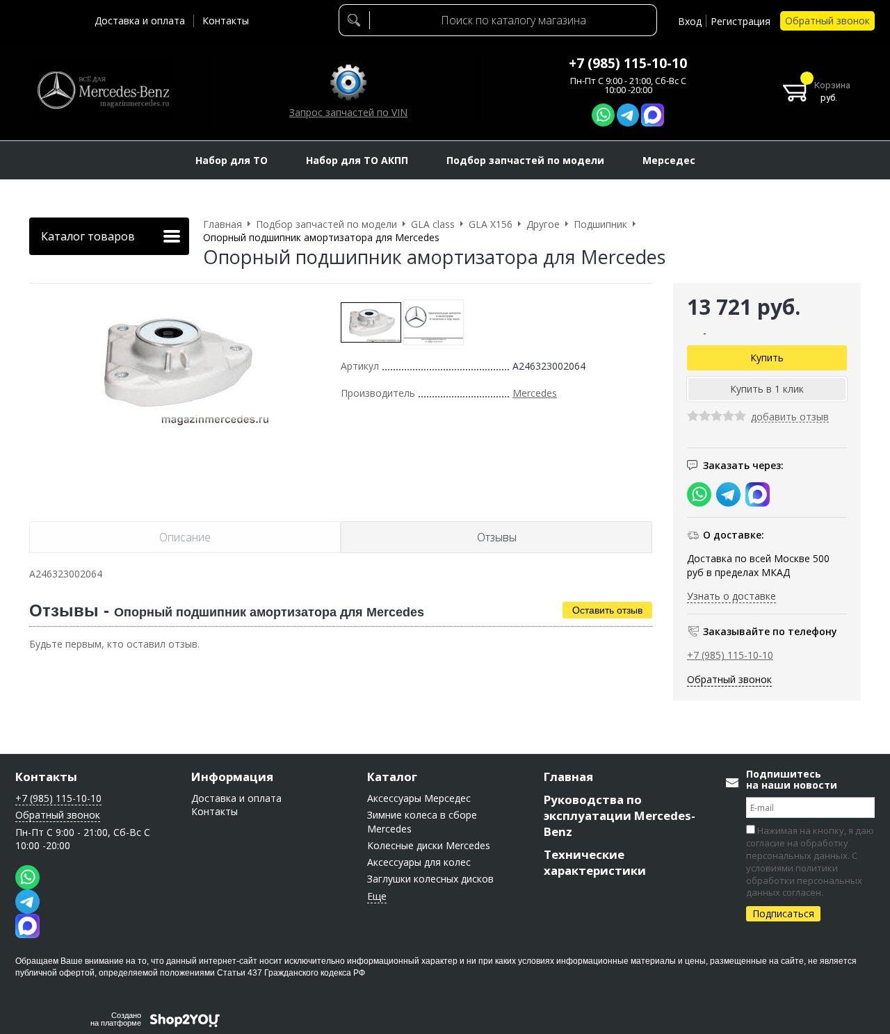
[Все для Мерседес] (103, 90)
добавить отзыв (790, 417)
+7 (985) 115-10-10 (628, 63)
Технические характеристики (595, 862)
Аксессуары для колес (419, 862)
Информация (232, 777)
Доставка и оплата (140, 20)
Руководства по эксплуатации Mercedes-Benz (619, 815)
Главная (568, 777)
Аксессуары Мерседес (419, 798)
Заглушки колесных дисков (430, 878)
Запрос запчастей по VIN (348, 112)
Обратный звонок (827, 20)
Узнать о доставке (731, 595)
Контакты (225, 20)
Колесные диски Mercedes (428, 845)
